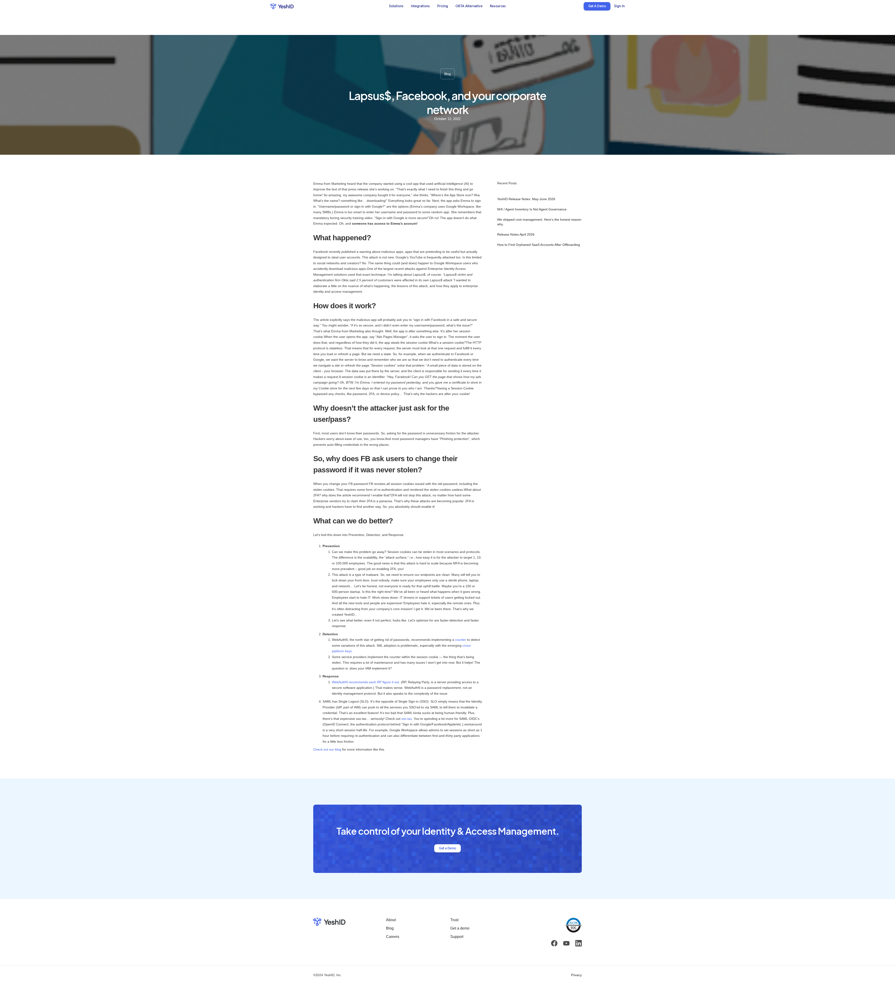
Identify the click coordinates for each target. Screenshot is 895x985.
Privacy (576, 975)
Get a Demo (447, 848)
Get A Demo (597, 6)
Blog (390, 928)
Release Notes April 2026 (515, 234)
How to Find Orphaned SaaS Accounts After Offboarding (538, 245)
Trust (454, 920)
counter (460, 640)
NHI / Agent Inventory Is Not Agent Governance (532, 209)
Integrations (420, 6)
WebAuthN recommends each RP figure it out (365, 682)
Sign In (619, 6)
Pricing (442, 6)
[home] (282, 6)
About (391, 920)
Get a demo (459, 928)
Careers (392, 937)
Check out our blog (327, 749)
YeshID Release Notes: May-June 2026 (526, 199)
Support (456, 937)
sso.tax (406, 719)
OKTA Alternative (468, 6)
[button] (396, 6)
